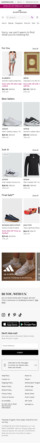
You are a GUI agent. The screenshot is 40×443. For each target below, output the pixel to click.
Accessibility (6, 401)
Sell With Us (29, 404)
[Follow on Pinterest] (15, 316)
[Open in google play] (28, 326)
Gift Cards (28, 401)
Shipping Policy (7, 383)
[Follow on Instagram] (4, 316)
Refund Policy (7, 390)
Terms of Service (8, 397)
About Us (28, 376)
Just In (4, 23)
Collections (29, 390)
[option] (12, 72)
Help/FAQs (5, 376)
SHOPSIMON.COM (7, 2)
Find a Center (29, 397)
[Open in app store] (10, 326)
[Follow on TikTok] (20, 316)
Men (33, 23)
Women (27, 23)
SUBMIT (20, 353)
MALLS (19, 2)
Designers (19, 23)
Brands (10, 23)
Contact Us (6, 379)
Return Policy (6, 386)
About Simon (29, 394)
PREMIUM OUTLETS (32, 2)
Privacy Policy (7, 394)
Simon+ (27, 379)
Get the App (29, 386)
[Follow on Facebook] (9, 316)
